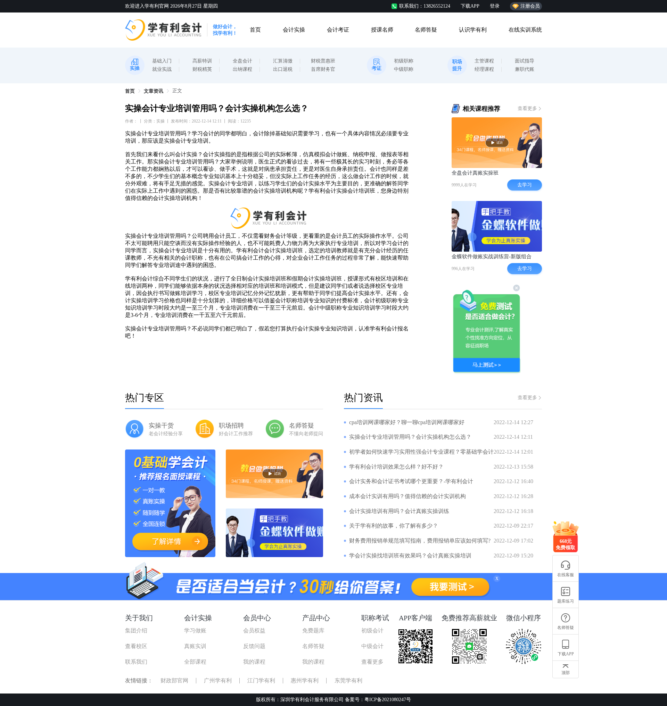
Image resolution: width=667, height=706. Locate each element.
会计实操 (294, 30)
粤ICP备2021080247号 (387, 699)
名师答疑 (426, 30)
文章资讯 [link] (153, 91)
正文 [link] (177, 90)
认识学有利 (473, 30)
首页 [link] (130, 91)
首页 (255, 30)
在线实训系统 (525, 30)
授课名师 (382, 30)
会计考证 (338, 30)
